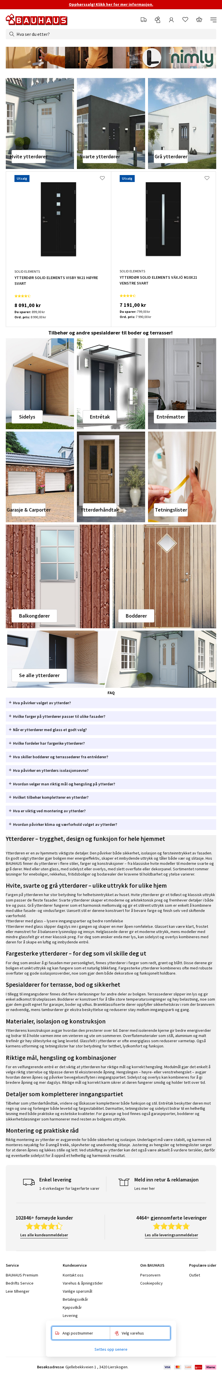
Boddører (136, 615)
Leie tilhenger (17, 1291)
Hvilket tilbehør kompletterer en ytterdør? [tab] (50, 797)
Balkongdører (34, 615)
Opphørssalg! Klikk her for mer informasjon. (111, 4)
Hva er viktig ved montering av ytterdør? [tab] (49, 810)
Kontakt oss (73, 1275)
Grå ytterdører (171, 156)
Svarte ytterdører (100, 156)
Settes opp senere (111, 1349)
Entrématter (171, 416)
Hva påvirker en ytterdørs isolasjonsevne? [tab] (50, 770)
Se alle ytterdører (39, 675)
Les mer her (144, 1188)
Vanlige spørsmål (77, 1291)
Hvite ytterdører (29, 156)
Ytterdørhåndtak (100, 509)
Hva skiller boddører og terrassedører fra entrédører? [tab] (60, 756)
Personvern (150, 1275)
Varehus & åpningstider (83, 1283)
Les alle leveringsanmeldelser (171, 1234)
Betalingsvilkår (75, 1299)
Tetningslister (171, 509)
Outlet (194, 1275)
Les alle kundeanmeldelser (44, 1234)
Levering (70, 1315)
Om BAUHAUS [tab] (152, 1265)
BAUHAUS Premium (22, 1275)
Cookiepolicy (151, 1283)
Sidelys (27, 416)
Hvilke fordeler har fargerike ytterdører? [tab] (49, 743)
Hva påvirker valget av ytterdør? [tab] (42, 702)
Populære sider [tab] (202, 1265)
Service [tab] (12, 1265)
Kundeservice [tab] (75, 1265)
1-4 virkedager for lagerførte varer (69, 1188)
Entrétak (100, 416)
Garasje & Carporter (29, 509)
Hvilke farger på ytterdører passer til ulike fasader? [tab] (59, 716)
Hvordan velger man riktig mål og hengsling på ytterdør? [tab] (64, 784)
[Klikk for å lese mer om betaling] (189, 1367)
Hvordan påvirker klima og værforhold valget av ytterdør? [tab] (65, 824)
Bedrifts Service (20, 1283)
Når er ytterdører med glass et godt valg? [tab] (50, 729)
